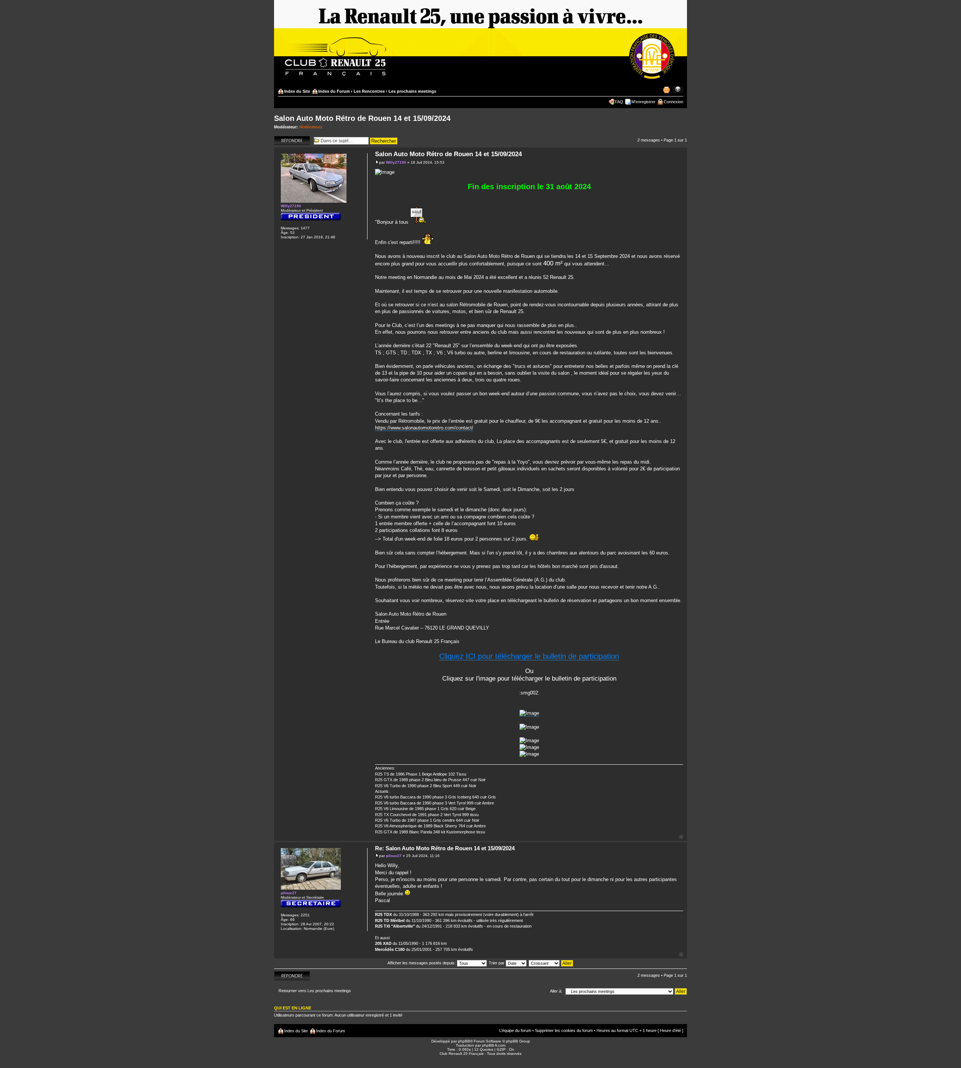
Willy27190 (396, 162)
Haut (681, 837)
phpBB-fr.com (493, 1045)
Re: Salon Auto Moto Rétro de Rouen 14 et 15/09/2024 (445, 848)
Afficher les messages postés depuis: (422, 963)
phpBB (464, 1041)
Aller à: (556, 991)
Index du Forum (334, 91)
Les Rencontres (369, 91)
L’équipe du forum (515, 1030)
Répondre (283, 138)
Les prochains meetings (412, 91)
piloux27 (394, 856)
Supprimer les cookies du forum (564, 1030)
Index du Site (297, 91)
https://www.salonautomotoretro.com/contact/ (424, 428)
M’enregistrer (643, 101)
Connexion (673, 101)
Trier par (497, 963)
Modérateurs (310, 127)
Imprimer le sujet (666, 89)
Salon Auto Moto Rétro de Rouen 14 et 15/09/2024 (362, 118)
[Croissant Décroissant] (551, 963)
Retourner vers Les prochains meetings (315, 990)
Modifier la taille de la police (677, 89)
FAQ (619, 101)
